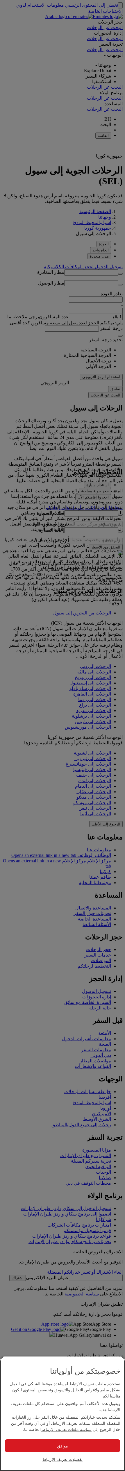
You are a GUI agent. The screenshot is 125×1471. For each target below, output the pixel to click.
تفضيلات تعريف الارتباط (62, 1459)
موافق (62, 1446)
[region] (62, 1413)
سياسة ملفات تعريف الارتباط (66, 1429)
